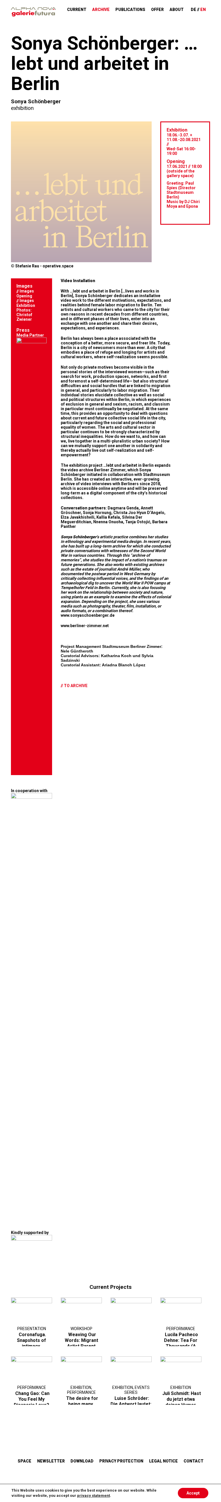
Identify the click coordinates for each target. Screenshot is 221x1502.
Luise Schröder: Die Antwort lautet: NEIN (130, 1404)
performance (180, 1328)
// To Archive (74, 685)
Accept (193, 1493)
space (24, 1461)
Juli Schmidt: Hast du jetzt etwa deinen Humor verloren (181, 1402)
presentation (31, 1328)
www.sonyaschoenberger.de (88, 615)
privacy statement (93, 1495)
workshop (81, 1328)
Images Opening (25, 293)
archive (101, 9)
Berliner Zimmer (109, 470)
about (176, 9)
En (203, 9)
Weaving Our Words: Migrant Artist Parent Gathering (81, 1343)
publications (130, 9)
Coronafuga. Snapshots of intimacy (31, 1340)
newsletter (51, 1461)
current (76, 9)
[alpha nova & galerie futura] (33, 11)
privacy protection (121, 1461)
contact (193, 1461)
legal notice (163, 1461)
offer (157, 9)
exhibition (22, 108)
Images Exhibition (25, 303)
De (193, 9)
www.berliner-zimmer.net (85, 625)
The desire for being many (82, 1401)
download (82, 1461)
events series (137, 1390)
